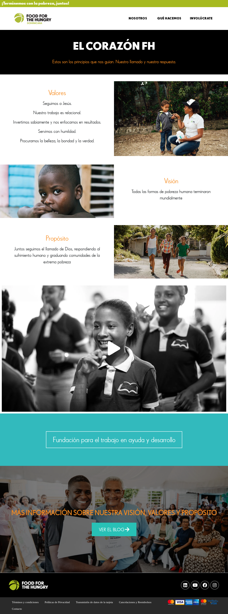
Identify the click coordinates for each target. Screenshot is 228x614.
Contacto (17, 608)
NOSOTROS (138, 18)
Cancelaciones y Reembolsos (135, 602)
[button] (114, 348)
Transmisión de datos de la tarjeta (94, 602)
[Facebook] (204, 585)
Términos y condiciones (25, 602)
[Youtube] (195, 585)
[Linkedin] (185, 585)
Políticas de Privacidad (57, 602)
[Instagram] (214, 585)
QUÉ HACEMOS (169, 18)
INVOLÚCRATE (201, 18)
